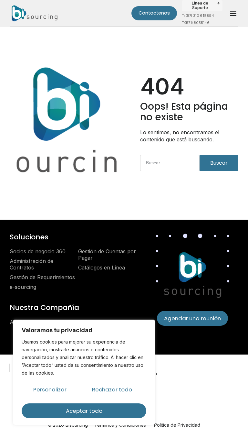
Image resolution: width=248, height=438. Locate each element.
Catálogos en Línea (101, 267)
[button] (202, 5)
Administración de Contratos (31, 264)
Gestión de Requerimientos (42, 277)
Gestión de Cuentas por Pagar (107, 254)
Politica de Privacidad (177, 425)
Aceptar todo (84, 411)
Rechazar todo (112, 389)
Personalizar (50, 389)
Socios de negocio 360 (38, 251)
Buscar (219, 163)
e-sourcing (23, 287)
